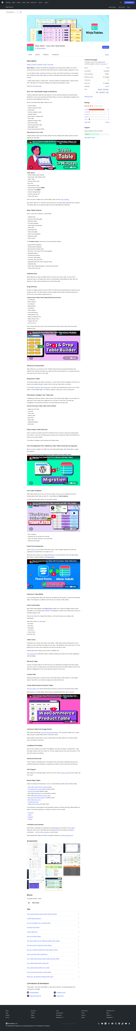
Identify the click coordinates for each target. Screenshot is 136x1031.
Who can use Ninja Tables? (34, 936)
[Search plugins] (20, 12)
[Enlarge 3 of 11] (42, 871)
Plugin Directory (9, 7)
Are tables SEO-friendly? (33, 927)
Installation (46, 54)
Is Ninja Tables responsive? (34, 918)
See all (107, 122)
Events (83, 1013)
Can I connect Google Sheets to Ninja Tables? (39, 972)
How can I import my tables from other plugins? (39, 945)
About (7, 1010)
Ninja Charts (48, 608)
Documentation (59, 1013)
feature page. (38, 86)
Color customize (31, 653)
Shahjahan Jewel (61, 992)
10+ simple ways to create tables (36, 789)
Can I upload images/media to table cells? (38, 963)
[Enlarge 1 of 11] (42, 845)
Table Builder (102, 92)
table (97, 92)
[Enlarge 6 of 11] (60, 856)
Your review (87, 122)
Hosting (7, 1015)
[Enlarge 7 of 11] (60, 867)
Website (29, 64)
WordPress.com (111, 1010)
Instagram (30, 817)
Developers (59, 1015)
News (7, 1013)
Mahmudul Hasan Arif (35, 996)
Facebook (30, 812)
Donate (83, 1015)
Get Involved (84, 1010)
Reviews (37, 54)
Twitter (30, 815)
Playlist (34, 64)
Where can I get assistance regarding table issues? (40, 976)
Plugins (32, 1015)
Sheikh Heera (60, 996)
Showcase (33, 1010)
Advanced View (88, 96)
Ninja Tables (71, 828)
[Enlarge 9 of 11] (78, 845)
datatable (100, 89)
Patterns (33, 1017)
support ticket (64, 773)
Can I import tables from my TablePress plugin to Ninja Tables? (43, 941)
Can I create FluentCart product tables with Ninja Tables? (42, 914)
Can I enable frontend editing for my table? (38, 967)
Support (107, 54)
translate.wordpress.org (67, 835)
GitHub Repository (45, 832)
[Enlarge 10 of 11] (78, 856)
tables (107, 92)
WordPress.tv (60, 1017)
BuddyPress (110, 1017)
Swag (83, 1017)
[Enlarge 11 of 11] (78, 866)
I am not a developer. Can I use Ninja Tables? (39, 923)
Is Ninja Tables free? (32, 932)
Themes (33, 1013)
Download (105, 47)
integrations (38, 793)
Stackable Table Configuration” (43, 387)
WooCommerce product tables (43, 795)
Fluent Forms (35, 549)
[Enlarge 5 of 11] (60, 845)
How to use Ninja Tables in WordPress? (37, 954)
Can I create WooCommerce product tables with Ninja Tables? (43, 958)
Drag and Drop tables (33, 791)
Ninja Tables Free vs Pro (34, 799)
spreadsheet (106, 89)
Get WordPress (129, 2)
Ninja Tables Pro (33, 688)
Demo (44, 64)
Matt (108, 1013)
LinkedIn (30, 819)
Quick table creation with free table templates (40, 787)
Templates (39, 64)
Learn (57, 1010)
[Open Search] (121, 2)
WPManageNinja (41, 48)
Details (30, 54)
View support (103, 64)
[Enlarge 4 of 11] (42, 882)
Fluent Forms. (50, 557)
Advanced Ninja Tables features (36, 797)
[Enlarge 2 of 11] (42, 858)
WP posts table (36, 804)
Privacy (7, 1017)
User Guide (50, 64)
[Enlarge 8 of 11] (60, 879)
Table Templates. (64, 199)
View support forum (89, 137)
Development (55, 54)
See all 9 (107, 86)
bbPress (109, 1015)
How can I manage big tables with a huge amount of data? (42, 950)
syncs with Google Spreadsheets (49, 732)
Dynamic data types (33, 802)
